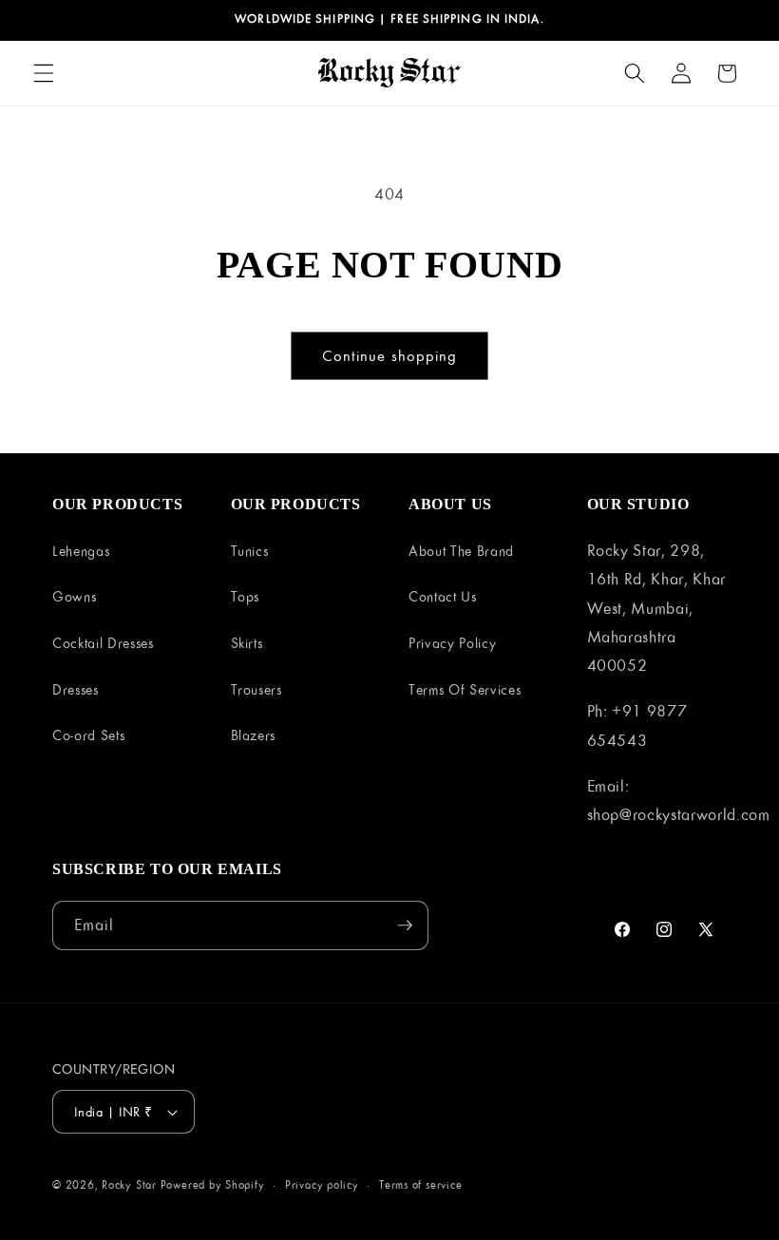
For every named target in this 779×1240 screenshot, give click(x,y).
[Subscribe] (405, 925)
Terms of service (420, 1184)
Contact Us (442, 596)
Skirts (247, 643)
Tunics (250, 551)
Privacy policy (322, 1184)
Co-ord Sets (88, 735)
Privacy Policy (452, 643)
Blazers (253, 735)
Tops (245, 596)
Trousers (256, 689)
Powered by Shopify (213, 1184)
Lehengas (80, 551)
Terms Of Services (464, 689)
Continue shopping (390, 355)
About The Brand (461, 551)
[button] (43, 73)
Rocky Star (129, 1184)
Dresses (75, 689)
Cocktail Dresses (103, 643)
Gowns (74, 596)
